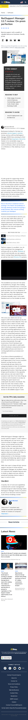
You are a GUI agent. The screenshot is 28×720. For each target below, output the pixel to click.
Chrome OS (17, 257)
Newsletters (14, 696)
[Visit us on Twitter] (10, 668)
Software (10, 13)
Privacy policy (14, 687)
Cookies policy (14, 693)
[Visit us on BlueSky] (19, 668)
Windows (20, 251)
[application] (14, 269)
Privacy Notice (22, 422)
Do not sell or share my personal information (14, 708)
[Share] (2, 40)
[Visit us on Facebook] (5, 668)
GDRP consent (14, 699)
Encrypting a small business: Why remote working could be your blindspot (13, 209)
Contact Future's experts (14, 675)
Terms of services (20, 421)
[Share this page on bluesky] (15, 40)
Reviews (23, 128)
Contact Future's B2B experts (14, 705)
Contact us (14, 681)
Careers (14, 702)
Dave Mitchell (10, 126)
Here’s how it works (20, 47)
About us (14, 678)
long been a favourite (18, 139)
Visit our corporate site (20, 653)
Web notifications (14, 690)
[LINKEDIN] (10, 503)
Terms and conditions (14, 684)
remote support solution (15, 133)
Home (3, 13)
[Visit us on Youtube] (14, 668)
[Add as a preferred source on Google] (6, 657)
